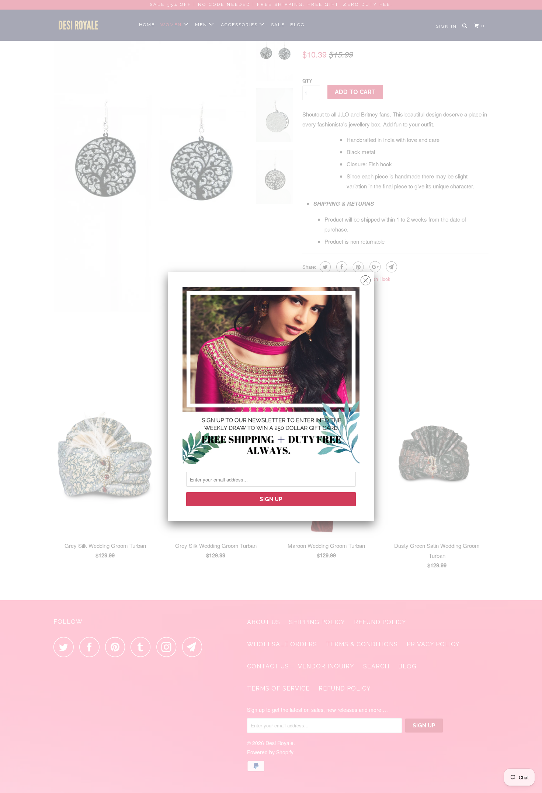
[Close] (366, 278)
